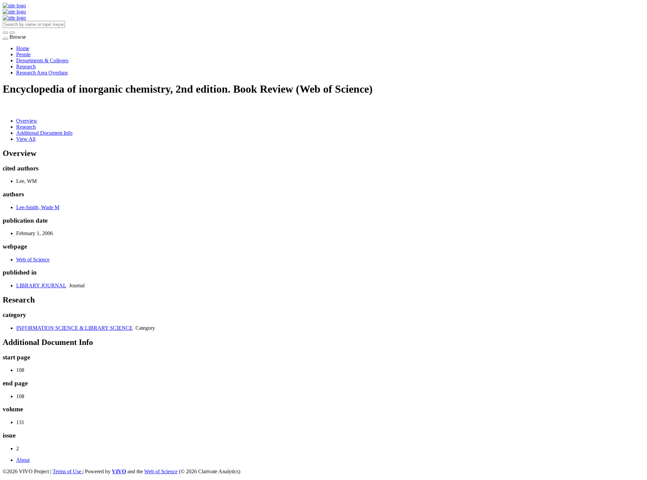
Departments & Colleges (42, 60)
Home (22, 48)
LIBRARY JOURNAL (41, 285)
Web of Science (33, 259)
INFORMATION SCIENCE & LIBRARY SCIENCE (74, 328)
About (23, 460)
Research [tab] (26, 127)
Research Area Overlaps (42, 72)
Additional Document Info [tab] (44, 133)
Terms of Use (68, 471)
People (23, 54)
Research (26, 66)
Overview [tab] (26, 121)
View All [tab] (25, 139)
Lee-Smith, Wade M (37, 207)
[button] (5, 33)
